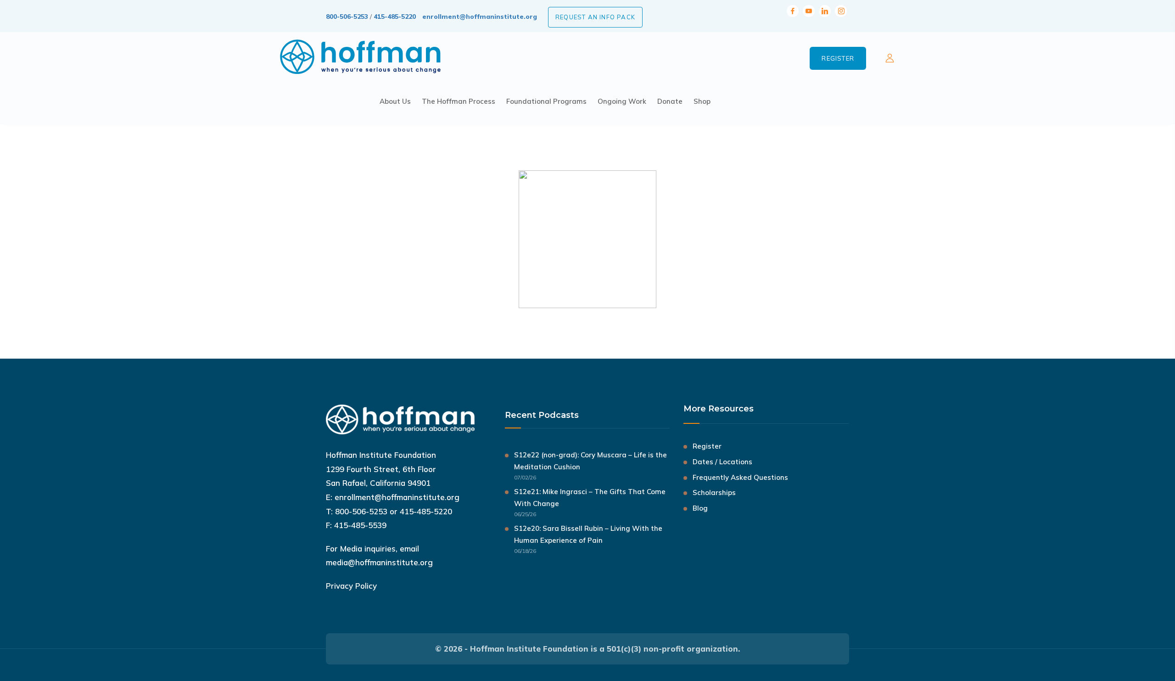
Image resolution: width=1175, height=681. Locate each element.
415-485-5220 (395, 16)
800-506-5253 (347, 16)
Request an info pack (595, 17)
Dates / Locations (722, 461)
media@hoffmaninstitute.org (379, 562)
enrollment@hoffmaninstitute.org (479, 16)
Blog (700, 508)
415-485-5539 (360, 525)
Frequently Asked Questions (740, 477)
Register (838, 58)
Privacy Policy (351, 586)
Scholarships (714, 492)
